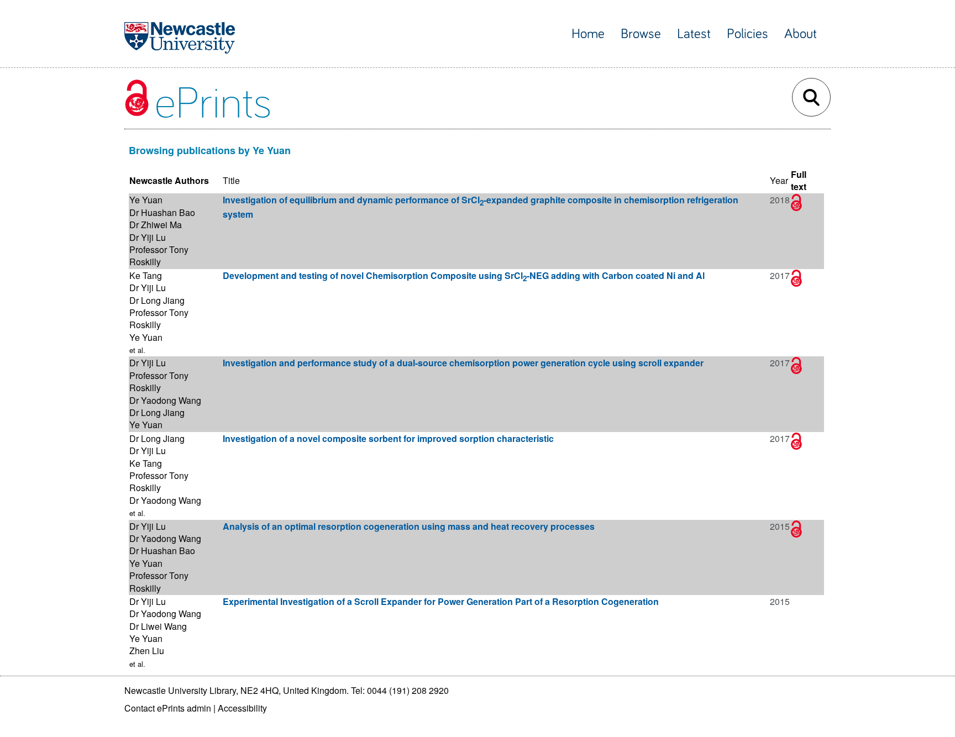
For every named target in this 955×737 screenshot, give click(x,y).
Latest (694, 34)
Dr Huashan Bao (162, 212)
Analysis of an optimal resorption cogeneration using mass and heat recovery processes (409, 526)
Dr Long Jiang (157, 300)
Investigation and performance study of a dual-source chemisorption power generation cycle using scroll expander (463, 362)
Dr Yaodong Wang (165, 400)
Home (588, 34)
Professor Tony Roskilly (158, 255)
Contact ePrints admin (167, 708)
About (800, 34)
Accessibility (242, 708)
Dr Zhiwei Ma (155, 224)
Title (231, 180)
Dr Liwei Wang (158, 626)
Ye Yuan (145, 199)
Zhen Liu (146, 650)
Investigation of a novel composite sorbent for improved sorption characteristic (388, 438)
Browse (641, 34)
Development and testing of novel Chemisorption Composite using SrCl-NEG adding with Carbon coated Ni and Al (464, 275)
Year (779, 180)
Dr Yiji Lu (147, 237)
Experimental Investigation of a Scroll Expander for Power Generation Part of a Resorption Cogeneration (441, 601)
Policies (747, 34)
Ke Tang (145, 275)
